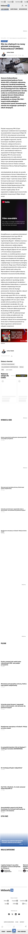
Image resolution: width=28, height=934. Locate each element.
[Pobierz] (23, 55)
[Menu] (26, 5)
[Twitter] (12, 914)
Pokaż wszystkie (9, 369)
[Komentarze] (14, 926)
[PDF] (12, 356)
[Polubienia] (2, 926)
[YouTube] (19, 914)
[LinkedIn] (15, 914)
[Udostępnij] (25, 926)
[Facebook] (9, 914)
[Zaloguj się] (22, 5)
